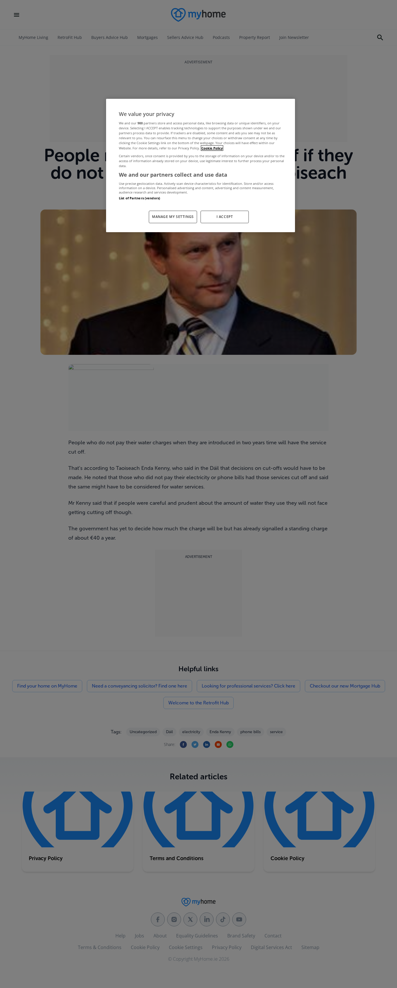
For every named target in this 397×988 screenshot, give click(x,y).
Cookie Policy (212, 148)
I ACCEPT (225, 216)
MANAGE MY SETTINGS (173, 216)
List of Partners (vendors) (139, 198)
